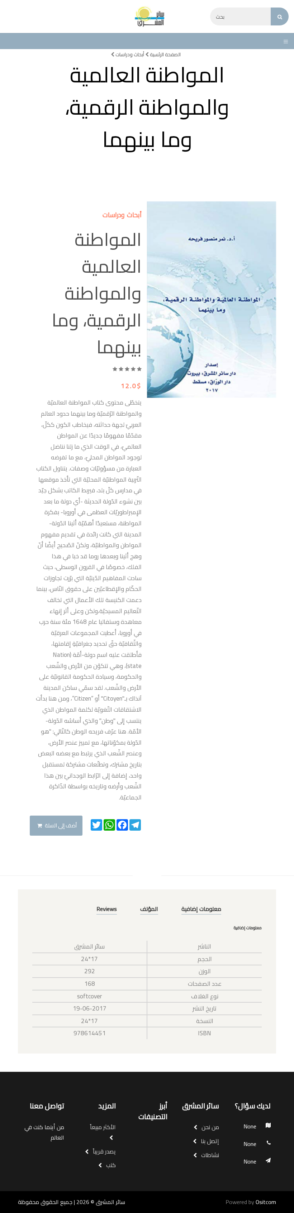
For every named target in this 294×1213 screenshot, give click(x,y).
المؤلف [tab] (149, 909)
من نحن (209, 1127)
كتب (110, 1165)
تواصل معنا (47, 1105)
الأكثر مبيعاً (103, 1127)
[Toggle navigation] (284, 41)
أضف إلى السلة (60, 825)
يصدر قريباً (103, 1151)
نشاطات (209, 1155)
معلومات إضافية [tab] (201, 909)
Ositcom (266, 1202)
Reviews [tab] (106, 909)
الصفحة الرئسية (165, 54)
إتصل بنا (209, 1141)
